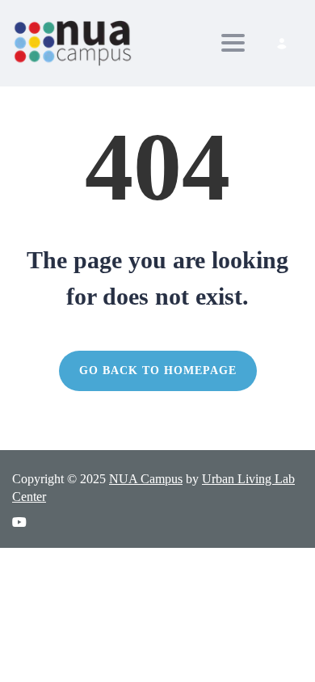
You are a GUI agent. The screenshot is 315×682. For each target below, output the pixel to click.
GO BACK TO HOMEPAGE (158, 370)
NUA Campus (146, 479)
